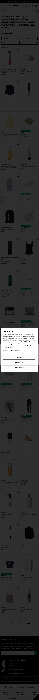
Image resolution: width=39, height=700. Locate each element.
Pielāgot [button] (19, 357)
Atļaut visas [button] (19, 367)
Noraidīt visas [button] (19, 362)
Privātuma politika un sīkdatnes (11, 351)
